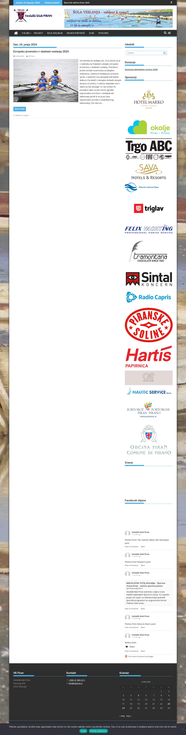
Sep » (128, 715)
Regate (26, 115)
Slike (91, 33)
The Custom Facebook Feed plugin (140, 656)
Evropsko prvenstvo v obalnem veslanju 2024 (41, 51)
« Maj (122, 715)
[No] (182, 729)
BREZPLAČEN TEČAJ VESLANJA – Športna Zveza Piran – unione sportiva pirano (145, 584)
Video (132, 646)
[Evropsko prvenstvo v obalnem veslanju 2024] (45, 60)
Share (143, 547)
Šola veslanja (55, 33)
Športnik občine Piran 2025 (76, 2)
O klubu (26, 33)
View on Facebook (131, 547)
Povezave (103, 33)
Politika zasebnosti (98, 731)
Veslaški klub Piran (140, 532)
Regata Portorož (76, 33)
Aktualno (19, 115)
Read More (20, 109)
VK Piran (31, 56)
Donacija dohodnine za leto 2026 (141, 69)
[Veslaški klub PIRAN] (16, 32)
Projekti (38, 33)
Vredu (83, 731)
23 (169, 703)
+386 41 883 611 (77, 680)
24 (123, 708)
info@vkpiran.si (76, 683)
